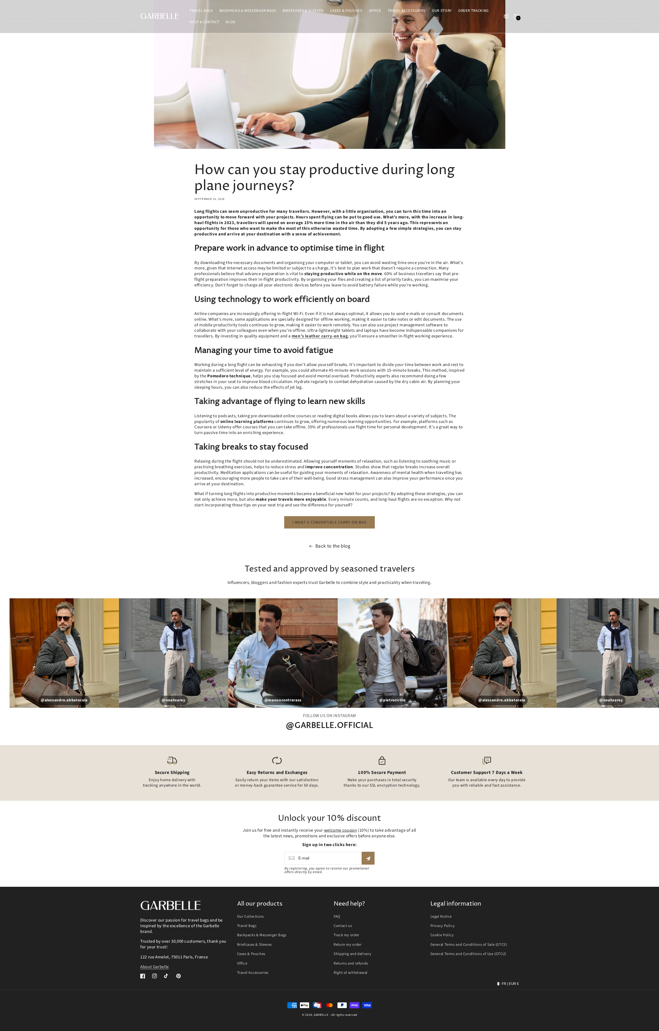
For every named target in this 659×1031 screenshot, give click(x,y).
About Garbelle (154, 967)
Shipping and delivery (352, 954)
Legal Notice (441, 916)
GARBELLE (321, 1015)
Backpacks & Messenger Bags (262, 935)
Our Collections (250, 916)
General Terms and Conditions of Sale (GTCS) (468, 944)
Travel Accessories (252, 972)
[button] (516, 16)
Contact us (343, 925)
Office (242, 963)
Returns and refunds (351, 963)
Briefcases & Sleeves (254, 944)
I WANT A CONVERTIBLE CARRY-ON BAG (329, 522)
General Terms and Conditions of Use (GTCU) (468, 954)
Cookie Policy (442, 935)
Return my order (347, 944)
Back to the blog (333, 546)
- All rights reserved (343, 1015)
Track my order (346, 935)
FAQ (337, 916)
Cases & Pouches (251, 954)
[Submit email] (368, 858)
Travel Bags (247, 925)
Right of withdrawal (351, 972)
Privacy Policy (442, 925)
